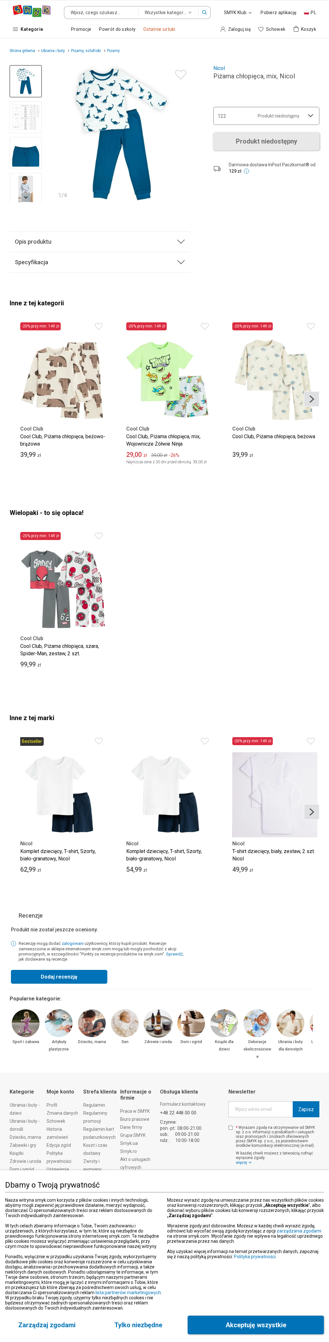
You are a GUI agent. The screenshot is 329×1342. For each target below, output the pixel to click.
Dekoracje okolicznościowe (257, 1049)
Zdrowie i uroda (158, 1042)
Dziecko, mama (92, 1042)
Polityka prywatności (255, 1256)
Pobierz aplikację (278, 12)
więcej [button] (241, 1162)
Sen (125, 1042)
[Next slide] (182, 134)
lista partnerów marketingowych (128, 1292)
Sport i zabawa (26, 1042)
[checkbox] (230, 1128)
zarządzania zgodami (299, 1230)
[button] (205, 12)
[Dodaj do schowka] (179, 73)
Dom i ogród (191, 1042)
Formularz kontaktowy (183, 1104)
